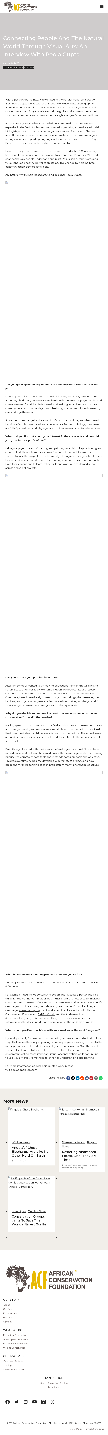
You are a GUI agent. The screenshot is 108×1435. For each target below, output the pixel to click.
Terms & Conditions (94, 1429)
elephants (28, 1161)
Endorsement (10, 1313)
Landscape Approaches (15, 1343)
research (36, 1161)
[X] (73, 1078)
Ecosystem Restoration (15, 1335)
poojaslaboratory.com (24, 1069)
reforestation (67, 1168)
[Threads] (52, 1401)
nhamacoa (92, 1165)
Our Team (8, 1309)
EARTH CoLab (46, 1014)
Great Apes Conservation (16, 1339)
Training (7, 1365)
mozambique (81, 1165)
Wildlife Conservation (14, 1348)
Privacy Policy (75, 1429)
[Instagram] (43, 1401)
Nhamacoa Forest (73, 1142)
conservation (18, 1161)
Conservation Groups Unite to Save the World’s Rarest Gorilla (29, 1220)
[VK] (87, 1078)
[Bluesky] (61, 1401)
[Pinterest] (91, 1078)
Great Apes (19, 1211)
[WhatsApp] (101, 1078)
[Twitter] (16, 1401)
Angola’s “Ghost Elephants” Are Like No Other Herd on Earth (30, 1151)
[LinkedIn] (78, 1078)
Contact (7, 1322)
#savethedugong (29, 1010)
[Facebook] (68, 1078)
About (6, 1305)
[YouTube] (34, 1401)
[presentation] (31, 1122)
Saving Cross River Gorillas (54, 1383)
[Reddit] (82, 1078)
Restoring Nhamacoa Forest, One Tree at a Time (79, 1156)
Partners (7, 1317)
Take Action (54, 1387)
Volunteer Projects (13, 1361)
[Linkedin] (25, 1401)
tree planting (78, 1168)
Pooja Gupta (19, 103)
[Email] (96, 1078)
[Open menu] (102, 6)
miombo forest (69, 1165)
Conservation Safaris (13, 1369)
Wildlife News (21, 1142)
